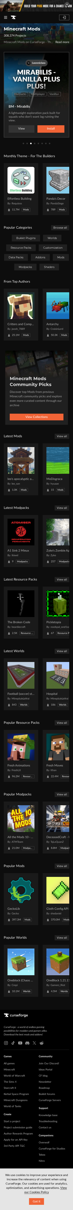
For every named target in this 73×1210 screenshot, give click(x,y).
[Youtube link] (20, 1043)
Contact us (45, 1127)
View (21, 128)
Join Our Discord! (49, 1063)
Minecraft (9, 1069)
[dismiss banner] (67, 4)
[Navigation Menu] (5, 17)
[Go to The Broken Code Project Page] (21, 613)
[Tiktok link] (13, 1043)
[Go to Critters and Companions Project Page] (21, 315)
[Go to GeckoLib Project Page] (21, 899)
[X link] (34, 1043)
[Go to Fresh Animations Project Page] (21, 756)
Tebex (42, 1155)
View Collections (36, 417)
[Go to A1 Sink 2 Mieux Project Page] (21, 541)
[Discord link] (27, 1043)
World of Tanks (12, 1106)
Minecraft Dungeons (16, 1100)
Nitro (42, 1161)
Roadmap (44, 1088)
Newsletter (45, 1082)
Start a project (12, 1121)
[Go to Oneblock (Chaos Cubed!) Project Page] (21, 971)
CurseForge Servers (50, 1100)
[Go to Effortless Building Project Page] (21, 189)
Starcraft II (10, 1088)
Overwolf (44, 1142)
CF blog (43, 1076)
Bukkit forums (47, 1094)
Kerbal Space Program (16, 1094)
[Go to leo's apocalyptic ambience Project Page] (21, 469)
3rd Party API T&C (14, 1146)
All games (9, 1063)
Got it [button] (36, 1201)
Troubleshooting (48, 1121)
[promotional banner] (36, 6)
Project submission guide (18, 1127)
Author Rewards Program (18, 1133)
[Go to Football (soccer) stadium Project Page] (21, 684)
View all (62, 436)
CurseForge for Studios (52, 1148)
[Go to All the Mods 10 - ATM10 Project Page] (21, 827)
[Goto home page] (13, 17)
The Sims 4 (10, 1082)
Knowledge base (48, 1115)
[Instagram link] (6, 1043)
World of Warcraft (14, 1076)
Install (51, 128)
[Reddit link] (41, 1043)
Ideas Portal (45, 1069)
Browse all (60, 227)
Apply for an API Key (16, 1140)
